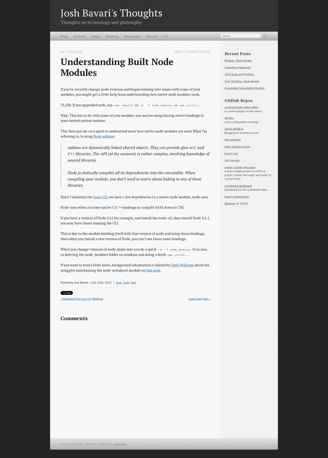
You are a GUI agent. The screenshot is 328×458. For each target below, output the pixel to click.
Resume (152, 36)
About (95, 36)
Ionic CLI (100, 197)
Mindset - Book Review (238, 60)
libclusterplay (233, 139)
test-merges (232, 160)
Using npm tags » (199, 299)
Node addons (103, 136)
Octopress (120, 444)
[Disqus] (135, 379)
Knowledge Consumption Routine (245, 88)
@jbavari (230, 203)
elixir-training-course (237, 146)
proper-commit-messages (240, 167)
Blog (64, 36)
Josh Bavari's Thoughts (111, 12)
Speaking (112, 36)
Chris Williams (182, 265)
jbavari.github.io (234, 129)
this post (153, 270)
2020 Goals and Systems (239, 74)
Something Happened (237, 67)
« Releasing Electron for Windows (82, 299)
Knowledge (132, 36)
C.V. (166, 36)
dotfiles (229, 118)
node (126, 282)
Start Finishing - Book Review (242, 81)
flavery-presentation (237, 196)
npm (133, 282)
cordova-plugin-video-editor (242, 107)
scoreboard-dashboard (238, 186)
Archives (79, 36)
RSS (265, 36)
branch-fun (231, 153)
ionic (119, 282)
